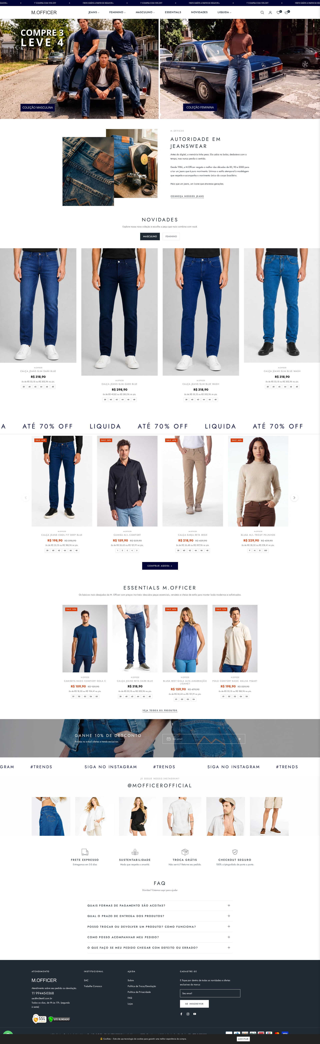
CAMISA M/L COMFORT (127, 535)
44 (41, 386)
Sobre (131, 980)
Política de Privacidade (139, 992)
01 (73, 696)
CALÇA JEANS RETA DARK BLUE (135, 681)
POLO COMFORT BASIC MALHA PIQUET (234, 681)
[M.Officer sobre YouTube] (194, 1014)
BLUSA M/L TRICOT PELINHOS (258, 535)
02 (79, 696)
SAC (86, 980)
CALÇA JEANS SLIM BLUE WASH (200, 384)
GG (265, 550)
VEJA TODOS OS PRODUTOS (160, 710)
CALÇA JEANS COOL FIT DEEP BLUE (61, 535)
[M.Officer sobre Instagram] (188, 1014)
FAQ (130, 997)
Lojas (130, 1003)
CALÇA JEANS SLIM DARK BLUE (38, 371)
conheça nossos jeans (187, 196)
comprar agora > (160, 565)
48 (53, 386)
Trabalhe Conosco (93, 986)
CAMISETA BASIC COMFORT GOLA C (85, 681)
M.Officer (38, 368)
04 (91, 696)
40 (29, 386)
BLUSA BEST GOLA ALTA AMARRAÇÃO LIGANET (185, 682)
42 (35, 386)
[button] (262, 12)
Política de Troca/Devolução (142, 986)
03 (85, 696)
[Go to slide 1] (160, 114)
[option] (119, 328)
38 (24, 386)
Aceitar (243, 1038)
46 (47, 386)
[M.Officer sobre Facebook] (181, 1014)
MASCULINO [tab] (150, 236)
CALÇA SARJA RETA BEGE (192, 535)
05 (97, 696)
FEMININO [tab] (171, 236)
